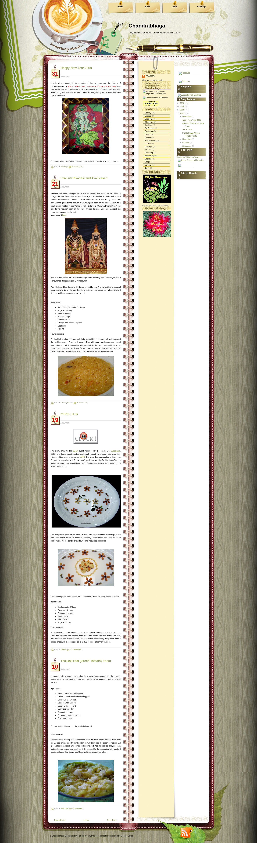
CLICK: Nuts (69, 414)
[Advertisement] (187, 232)
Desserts (149, 131)
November (187, 139)
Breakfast (149, 119)
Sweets (70, 403)
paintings (64, 167)
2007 (182, 113)
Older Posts (112, 820)
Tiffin (147, 168)
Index (147, 7)
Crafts (174, 7)
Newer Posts (59, 820)
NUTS (82, 457)
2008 (182, 110)
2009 (182, 106)
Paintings (201, 7)
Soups (147, 162)
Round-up (149, 153)
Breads (148, 116)
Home (120, 7)
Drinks (148, 134)
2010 (182, 103)
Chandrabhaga (146, 26)
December (187, 117)
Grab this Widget (184, 157)
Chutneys (149, 122)
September (187, 146)
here (64, 215)
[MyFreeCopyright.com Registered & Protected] (156, 93)
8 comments (82, 403)
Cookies (148, 125)
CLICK (75, 451)
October (186, 142)
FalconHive (83, 836)
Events (148, 137)
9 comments (77, 167)
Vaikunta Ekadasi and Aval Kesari (83, 178)
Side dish (64, 808)
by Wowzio (196, 157)
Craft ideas (149, 128)
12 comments (75, 649)
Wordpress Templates (98, 836)
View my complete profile (152, 80)
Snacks (148, 159)
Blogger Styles (127, 836)
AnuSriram (150, 76)
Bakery (148, 113)
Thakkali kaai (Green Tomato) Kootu (85, 661)
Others (63, 403)
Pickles (148, 149)
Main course (150, 140)
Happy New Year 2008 (76, 68)
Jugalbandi (115, 451)
